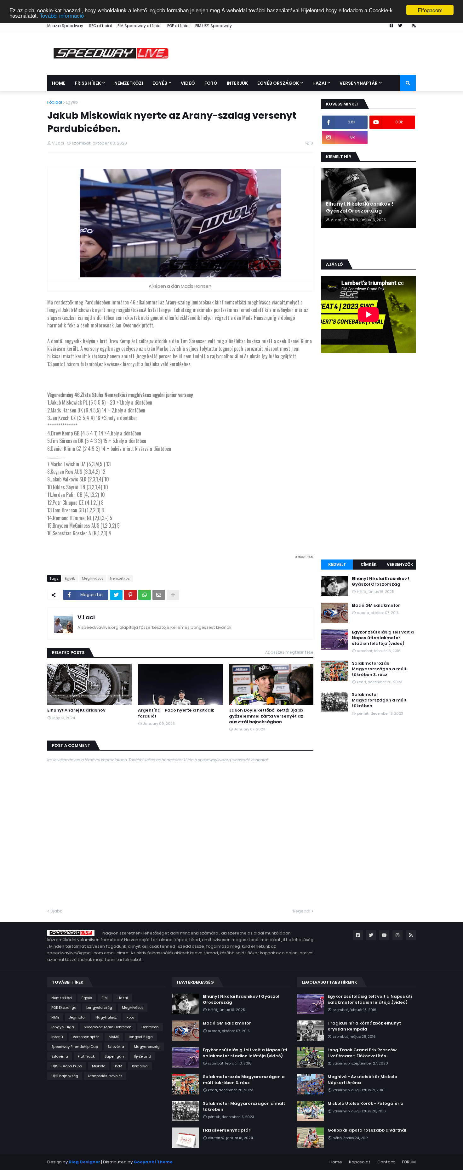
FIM (105, 997)
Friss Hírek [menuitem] (88, 83)
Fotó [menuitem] (210, 83)
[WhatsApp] (144, 595)
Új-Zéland (142, 1056)
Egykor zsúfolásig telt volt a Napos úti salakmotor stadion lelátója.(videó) (383, 637)
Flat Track (86, 1056)
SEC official (100, 25)
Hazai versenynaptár (226, 1130)
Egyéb (72, 102)
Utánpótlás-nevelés (105, 1075)
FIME (55, 1017)
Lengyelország (99, 1007)
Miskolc (98, 1066)
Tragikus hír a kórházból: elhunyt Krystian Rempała (364, 1026)
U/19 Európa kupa (66, 1066)
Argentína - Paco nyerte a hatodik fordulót (176, 713)
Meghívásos (92, 578)
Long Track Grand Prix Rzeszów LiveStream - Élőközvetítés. (362, 1053)
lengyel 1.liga (62, 1027)
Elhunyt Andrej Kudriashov (76, 710)
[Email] (158, 595)
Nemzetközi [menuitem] (128, 83)
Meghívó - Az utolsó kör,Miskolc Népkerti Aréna (362, 1079)
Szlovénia (59, 1056)
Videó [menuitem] (188, 83)
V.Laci (86, 617)
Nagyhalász (106, 1017)
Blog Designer (84, 1162)
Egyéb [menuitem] (159, 83)
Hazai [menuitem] (319, 83)
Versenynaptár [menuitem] (359, 83)
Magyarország (147, 1046)
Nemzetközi (120, 578)
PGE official (178, 25)
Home (335, 1162)
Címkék (369, 564)
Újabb (56, 911)
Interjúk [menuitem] (237, 83)
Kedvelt (337, 564)
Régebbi (301, 911)
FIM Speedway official (139, 25)
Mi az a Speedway (65, 25)
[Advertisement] (368, 457)
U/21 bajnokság (64, 1075)
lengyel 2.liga (141, 1036)
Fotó (130, 1017)
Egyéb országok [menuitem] (278, 83)
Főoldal (54, 102)
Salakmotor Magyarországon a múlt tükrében (379, 700)
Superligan (114, 1056)
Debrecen (150, 1027)
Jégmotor (77, 1017)
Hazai (122, 997)
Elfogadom (430, 10)
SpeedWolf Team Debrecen (108, 1027)
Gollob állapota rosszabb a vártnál (367, 1130)
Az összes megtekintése (289, 652)
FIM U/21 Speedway (213, 25)
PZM (118, 1066)
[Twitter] (116, 595)
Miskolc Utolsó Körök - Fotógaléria (365, 1103)
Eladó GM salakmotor (376, 605)
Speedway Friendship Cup (74, 1046)
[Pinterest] (130, 595)
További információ (62, 16)
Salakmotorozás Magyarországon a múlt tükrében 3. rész (379, 669)
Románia (140, 1066)
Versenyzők (400, 564)
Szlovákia (116, 1046)
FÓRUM (409, 1162)
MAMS (114, 1036)
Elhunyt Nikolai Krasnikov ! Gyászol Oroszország (359, 207)
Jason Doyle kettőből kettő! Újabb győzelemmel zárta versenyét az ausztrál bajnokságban (266, 715)
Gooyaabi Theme (153, 1162)
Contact (386, 1162)
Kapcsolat (359, 1162)
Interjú (57, 1036)
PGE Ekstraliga (64, 1007)
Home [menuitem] (59, 83)
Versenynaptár (86, 1036)
